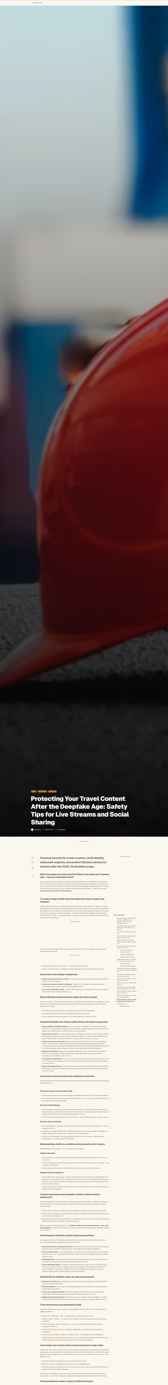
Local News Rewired (94, 1048)
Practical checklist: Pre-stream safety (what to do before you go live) (126, 941)
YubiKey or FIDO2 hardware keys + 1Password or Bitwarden (61, 1329)
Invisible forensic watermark (128, 966)
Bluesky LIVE (46, 1029)
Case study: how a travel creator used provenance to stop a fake (126, 988)
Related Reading (124, 1006)
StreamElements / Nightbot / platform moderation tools (60, 1335)
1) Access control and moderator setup (126, 951)
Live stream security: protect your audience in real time (126, 947)
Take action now (121, 1004)
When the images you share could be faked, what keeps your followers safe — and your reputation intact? (126, 920)
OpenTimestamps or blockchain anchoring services (59, 1338)
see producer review (77, 1114)
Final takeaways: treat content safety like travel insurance (127, 1000)
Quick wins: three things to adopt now (126, 932)
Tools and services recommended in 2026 (126, 983)
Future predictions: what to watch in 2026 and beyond (127, 992)
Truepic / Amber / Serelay (50, 1319)
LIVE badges (55, 909)
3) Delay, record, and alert (127, 957)
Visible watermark (125, 963)
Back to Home (38, 3)
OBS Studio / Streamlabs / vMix (52, 1316)
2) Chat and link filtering (126, 954)
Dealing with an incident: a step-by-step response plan (127, 979)
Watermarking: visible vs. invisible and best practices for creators (126, 960)
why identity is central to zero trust (87, 1038)
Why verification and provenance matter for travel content (126, 937)
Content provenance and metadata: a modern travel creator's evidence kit (127, 970)
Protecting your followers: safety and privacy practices (126, 975)
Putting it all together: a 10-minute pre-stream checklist (126, 996)
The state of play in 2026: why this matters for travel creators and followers (127, 927)
